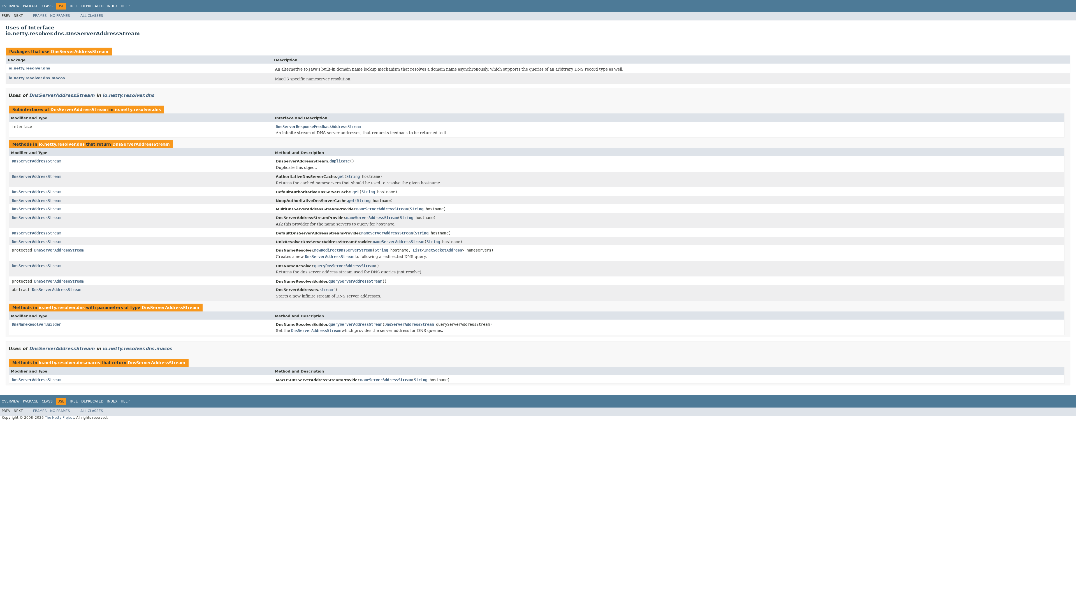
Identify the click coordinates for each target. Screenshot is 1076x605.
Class (47, 6)
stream (326, 289)
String (353, 176)
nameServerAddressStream (382, 209)
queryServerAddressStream (355, 281)
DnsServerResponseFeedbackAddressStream (318, 126)
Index (112, 6)
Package (30, 6)
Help (125, 6)
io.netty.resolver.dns (29, 68)
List (417, 250)
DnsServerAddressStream (79, 51)
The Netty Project (59, 418)
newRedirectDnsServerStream (343, 250)
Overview (11, 6)
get (340, 176)
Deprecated (92, 6)
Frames (40, 16)
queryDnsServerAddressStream (344, 266)
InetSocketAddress (443, 250)
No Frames (60, 16)
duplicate (340, 161)
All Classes (91, 16)
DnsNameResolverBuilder (36, 324)
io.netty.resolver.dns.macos (37, 78)
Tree (73, 6)
